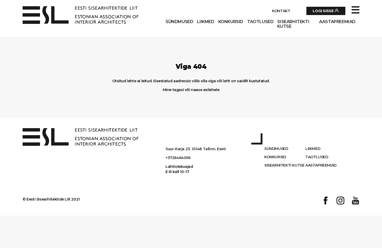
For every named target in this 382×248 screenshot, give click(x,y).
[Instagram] (340, 201)
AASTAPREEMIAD (337, 21)
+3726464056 (178, 157)
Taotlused (260, 21)
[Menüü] (355, 10)
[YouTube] (355, 201)
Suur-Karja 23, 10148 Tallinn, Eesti (196, 149)
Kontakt (281, 11)
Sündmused (179, 21)
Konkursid (230, 21)
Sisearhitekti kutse (293, 24)
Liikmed (205, 21)
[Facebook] (326, 201)
